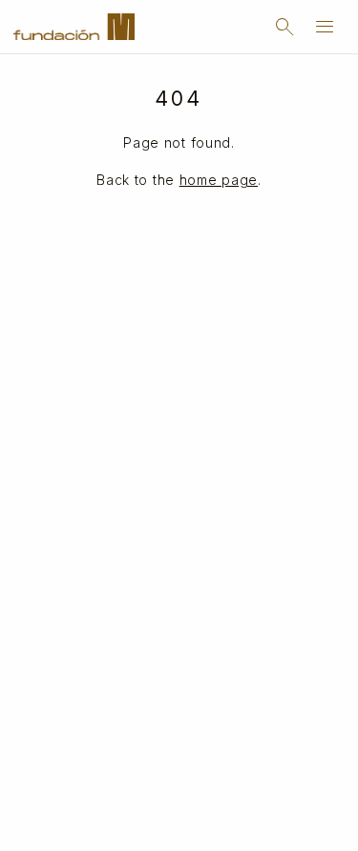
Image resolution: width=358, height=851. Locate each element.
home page (218, 180)
